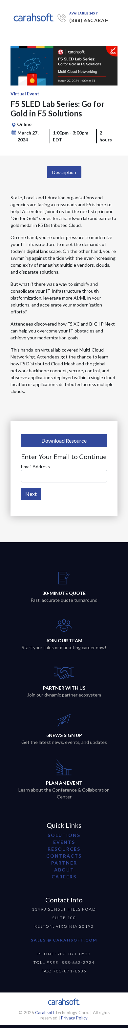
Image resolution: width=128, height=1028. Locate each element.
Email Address (35, 466)
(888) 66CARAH (89, 20)
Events (64, 842)
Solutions (64, 835)
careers (64, 876)
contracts (64, 856)
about (64, 869)
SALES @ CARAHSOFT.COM (64, 940)
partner (64, 863)
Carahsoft (44, 1012)
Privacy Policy (74, 1017)
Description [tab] (64, 172)
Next (31, 494)
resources (64, 849)
